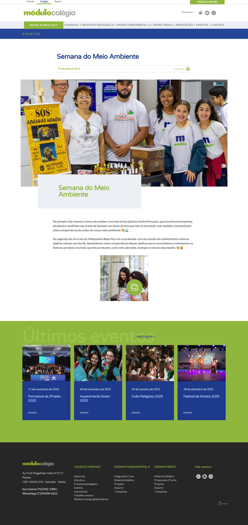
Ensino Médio (162, 24)
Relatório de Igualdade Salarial (91, 499)
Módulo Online (207, 1)
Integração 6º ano (124, 476)
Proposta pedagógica (86, 483)
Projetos (119, 483)
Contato (218, 24)
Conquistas (120, 491)
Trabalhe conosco (84, 495)
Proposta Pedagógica (98, 24)
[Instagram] (214, 13)
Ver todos (145, 336)
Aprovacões (81, 491)
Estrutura (79, 480)
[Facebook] (207, 13)
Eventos (202, 24)
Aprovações (184, 24)
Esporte (118, 487)
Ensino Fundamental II (133, 24)
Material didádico (124, 480)
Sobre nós (79, 476)
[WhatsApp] (200, 13)
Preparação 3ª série (165, 480)
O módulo (71, 24)
